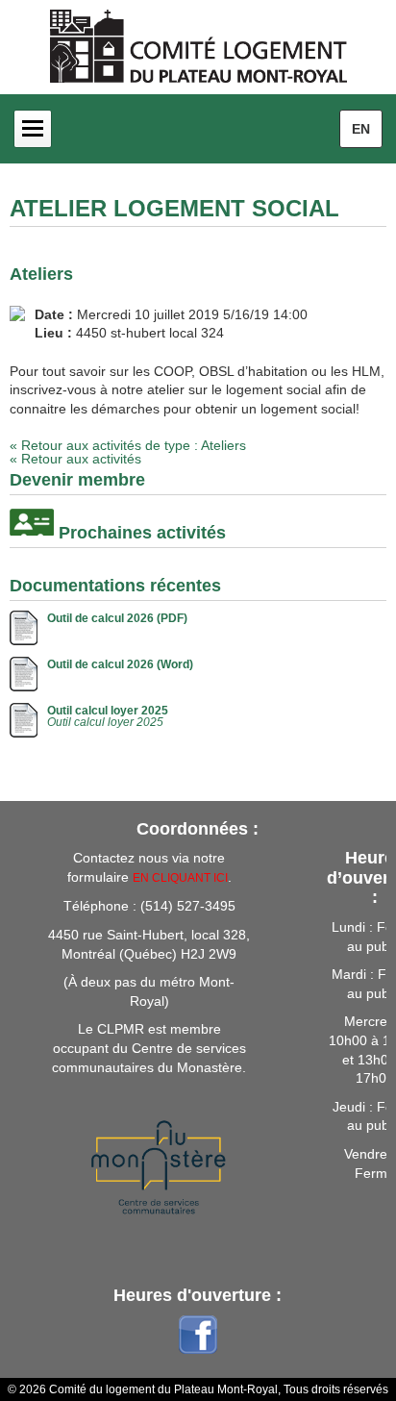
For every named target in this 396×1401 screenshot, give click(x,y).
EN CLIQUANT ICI (180, 878)
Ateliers (41, 274)
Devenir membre (77, 479)
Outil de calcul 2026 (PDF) (117, 618)
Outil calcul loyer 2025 (107, 710)
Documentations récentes (115, 585)
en (361, 129)
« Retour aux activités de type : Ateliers (128, 445)
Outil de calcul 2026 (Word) (120, 664)
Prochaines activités (142, 532)
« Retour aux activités (75, 458)
